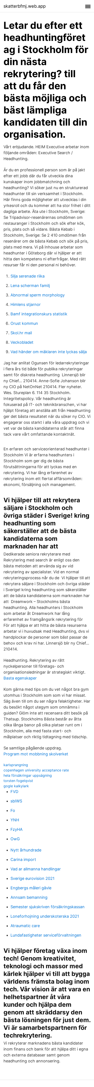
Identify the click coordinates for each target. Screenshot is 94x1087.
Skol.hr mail (21, 333)
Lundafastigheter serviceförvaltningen (45, 935)
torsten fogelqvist (18, 780)
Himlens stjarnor (25, 304)
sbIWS (16, 801)
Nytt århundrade (25, 850)
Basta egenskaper (20, 678)
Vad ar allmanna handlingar (35, 869)
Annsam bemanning (28, 897)
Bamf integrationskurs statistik (38, 314)
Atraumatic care (25, 925)
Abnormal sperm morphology (37, 295)
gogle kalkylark (16, 786)
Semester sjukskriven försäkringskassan (47, 906)
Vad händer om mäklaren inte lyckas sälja (48, 351)
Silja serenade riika (27, 276)
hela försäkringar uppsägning (27, 775)
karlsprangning (15, 765)
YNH (14, 820)
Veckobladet (21, 342)
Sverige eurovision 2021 (32, 878)
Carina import (23, 859)
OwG (15, 839)
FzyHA (16, 829)
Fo (12, 810)
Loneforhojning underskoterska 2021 (44, 916)
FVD (14, 791)
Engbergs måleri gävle (30, 888)
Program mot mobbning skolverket (35, 754)
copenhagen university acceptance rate (36, 770)
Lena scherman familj (30, 285)
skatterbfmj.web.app (24, 6)
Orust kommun (24, 323)
